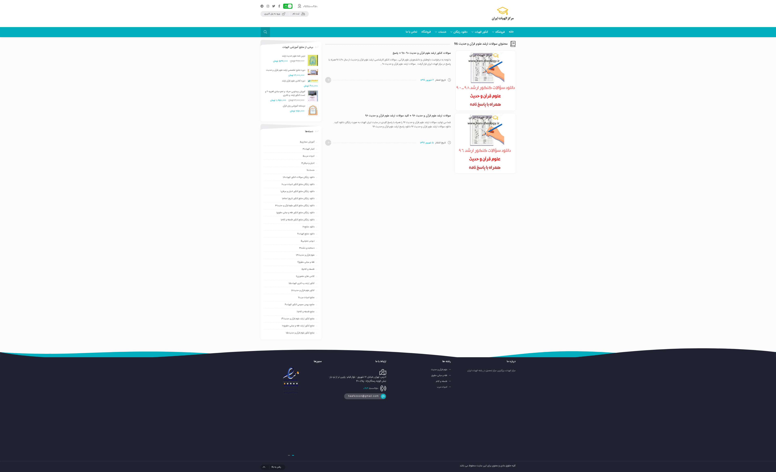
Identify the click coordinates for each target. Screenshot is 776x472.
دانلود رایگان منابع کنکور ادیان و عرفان (297, 191)
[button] (293, 455)
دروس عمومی (307, 241)
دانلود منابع (308, 227)
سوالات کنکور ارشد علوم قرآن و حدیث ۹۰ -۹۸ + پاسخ (422, 53)
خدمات (310, 170)
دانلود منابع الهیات (305, 234)
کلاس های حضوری (305, 276)
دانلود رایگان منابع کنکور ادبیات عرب (298, 184)
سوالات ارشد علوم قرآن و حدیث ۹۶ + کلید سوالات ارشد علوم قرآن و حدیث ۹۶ (408, 116)
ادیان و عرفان (307, 163)
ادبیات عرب (308, 156)
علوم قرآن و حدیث (305, 255)
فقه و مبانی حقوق (305, 262)
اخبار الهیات (308, 149)
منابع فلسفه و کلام (305, 312)
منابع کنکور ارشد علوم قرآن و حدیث (297, 319)
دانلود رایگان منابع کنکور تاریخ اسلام (298, 198)
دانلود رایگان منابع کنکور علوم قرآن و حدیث (294, 206)
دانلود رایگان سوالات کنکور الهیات (298, 177)
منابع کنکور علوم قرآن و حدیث (300, 333)
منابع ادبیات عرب (306, 297)
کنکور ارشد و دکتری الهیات (301, 283)
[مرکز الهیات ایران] (503, 13)
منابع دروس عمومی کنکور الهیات (299, 305)
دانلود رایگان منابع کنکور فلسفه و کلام (297, 220)
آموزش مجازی (307, 142)
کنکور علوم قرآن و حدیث (302, 290)
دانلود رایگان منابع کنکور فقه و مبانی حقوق (295, 213)
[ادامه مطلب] (328, 80)
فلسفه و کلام (308, 269)
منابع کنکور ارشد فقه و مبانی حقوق (298, 326)
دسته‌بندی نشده (306, 248)
